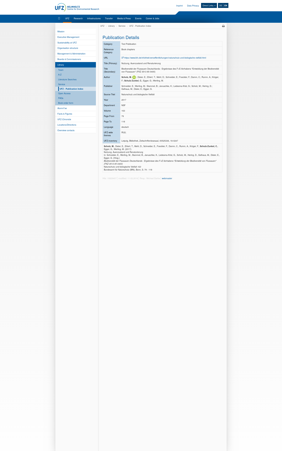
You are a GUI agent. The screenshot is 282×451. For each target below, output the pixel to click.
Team (60, 69)
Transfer (109, 18)
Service (61, 84)
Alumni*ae (62, 108)
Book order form (65, 102)
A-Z (60, 74)
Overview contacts (65, 130)
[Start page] (59, 18)
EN (225, 5)
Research (78, 18)
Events (138, 18)
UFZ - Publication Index (71, 88)
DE (220, 5)
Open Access (64, 93)
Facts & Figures (64, 113)
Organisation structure (67, 48)
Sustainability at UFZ (67, 42)
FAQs (60, 98)
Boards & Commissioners (69, 59)
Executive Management (68, 37)
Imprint (179, 5)
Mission (60, 31)
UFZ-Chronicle (64, 119)
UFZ (67, 18)
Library (60, 64)
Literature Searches (67, 79)
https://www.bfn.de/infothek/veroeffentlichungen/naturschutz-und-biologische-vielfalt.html (165, 57)
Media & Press (124, 18)
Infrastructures (94, 18)
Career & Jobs (152, 18)
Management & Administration (71, 53)
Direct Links (208, 5)
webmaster (167, 178)
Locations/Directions (66, 124)
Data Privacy (193, 5)
